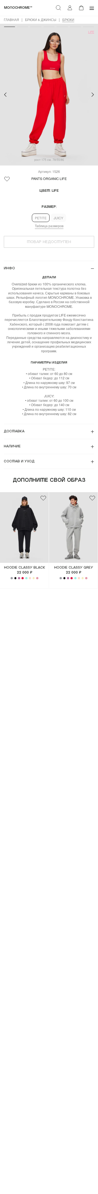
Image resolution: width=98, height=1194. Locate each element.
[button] (5, 94)
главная (11, 19)
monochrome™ (18, 7)
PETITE (41, 217)
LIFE (91, 32)
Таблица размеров (49, 225)
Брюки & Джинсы (40, 19)
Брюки (68, 19)
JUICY (58, 217)
